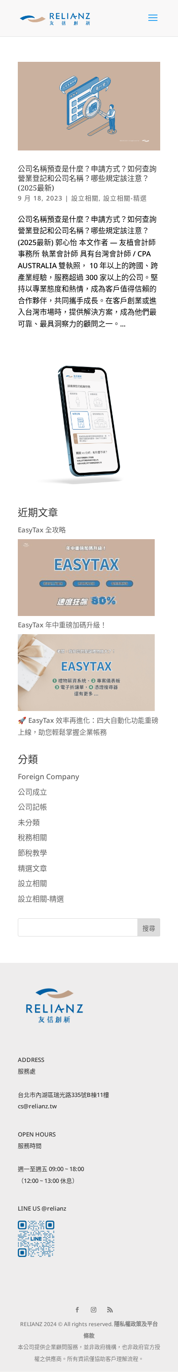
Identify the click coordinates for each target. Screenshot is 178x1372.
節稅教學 (32, 853)
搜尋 (148, 928)
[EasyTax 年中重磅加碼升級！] (86, 579)
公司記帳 (32, 807)
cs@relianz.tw (37, 1106)
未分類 (29, 822)
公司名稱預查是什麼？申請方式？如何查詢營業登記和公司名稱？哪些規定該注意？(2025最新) (87, 178)
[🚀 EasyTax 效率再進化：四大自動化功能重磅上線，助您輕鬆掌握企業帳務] (86, 674)
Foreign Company (48, 776)
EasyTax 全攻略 (42, 529)
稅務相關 (32, 837)
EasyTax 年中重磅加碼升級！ (62, 624)
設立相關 (85, 198)
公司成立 (32, 792)
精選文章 (32, 868)
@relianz (54, 1208)
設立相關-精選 (125, 198)
